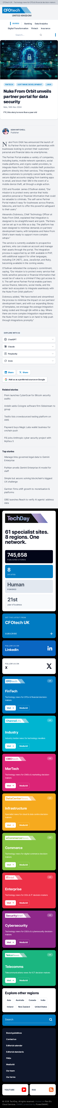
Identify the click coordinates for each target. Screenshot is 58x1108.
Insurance (45, 28)
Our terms (10, 1077)
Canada (32, 1000)
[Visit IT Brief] (20, 877)
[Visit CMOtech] (20, 759)
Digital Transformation (18, 28)
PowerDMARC (42, 1104)
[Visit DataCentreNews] (20, 798)
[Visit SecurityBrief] (20, 915)
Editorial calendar (14, 1045)
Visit (9, 708)
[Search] (41, 35)
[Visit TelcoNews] (20, 955)
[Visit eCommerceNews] (20, 838)
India (43, 1000)
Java (48, 84)
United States (41, 1007)
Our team (10, 1070)
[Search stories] (50, 1019)
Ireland (10, 1007)
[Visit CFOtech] (20, 681)
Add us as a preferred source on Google (27, 379)
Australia (20, 1000)
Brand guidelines (14, 1033)
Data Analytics (41, 23)
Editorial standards (15, 1052)
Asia (9, 1000)
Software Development (30, 84)
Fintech (34, 28)
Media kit (23, 708)
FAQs (8, 1058)
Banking (28, 23)
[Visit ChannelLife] (20, 721)
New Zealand (24, 1007)
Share (10, 372)
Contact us (11, 1039)
